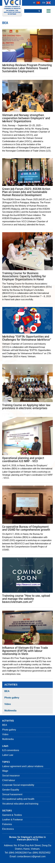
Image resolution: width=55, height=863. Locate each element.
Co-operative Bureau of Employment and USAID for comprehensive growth (26, 528)
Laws (5, 745)
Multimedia (10, 710)
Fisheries (7, 824)
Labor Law (7, 755)
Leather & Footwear (12, 819)
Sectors (7, 810)
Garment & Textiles (12, 815)
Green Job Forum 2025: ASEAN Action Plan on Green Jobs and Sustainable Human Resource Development (26, 191)
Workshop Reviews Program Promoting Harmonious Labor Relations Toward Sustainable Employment (27, 68)
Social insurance (11, 775)
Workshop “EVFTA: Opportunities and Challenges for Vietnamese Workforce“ (26, 338)
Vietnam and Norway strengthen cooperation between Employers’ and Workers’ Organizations (26, 118)
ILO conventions (10, 750)
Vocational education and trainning (20, 803)
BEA (7, 691)
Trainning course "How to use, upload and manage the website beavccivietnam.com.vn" (26, 598)
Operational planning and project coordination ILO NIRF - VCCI (23, 459)
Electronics (8, 829)
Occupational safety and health (18, 799)
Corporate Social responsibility (18, 785)
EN (44, 3)
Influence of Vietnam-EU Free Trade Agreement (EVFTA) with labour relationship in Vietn (25, 650)
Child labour (8, 780)
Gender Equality (10, 789)
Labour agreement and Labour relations (22, 766)
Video (7, 704)
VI (34, 3)
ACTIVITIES (10, 684)
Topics (6, 761)
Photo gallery (11, 697)
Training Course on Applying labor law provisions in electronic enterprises (26, 406)
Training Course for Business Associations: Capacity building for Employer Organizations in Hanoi (24, 276)
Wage (5, 771)
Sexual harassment (12, 794)
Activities (8, 720)
